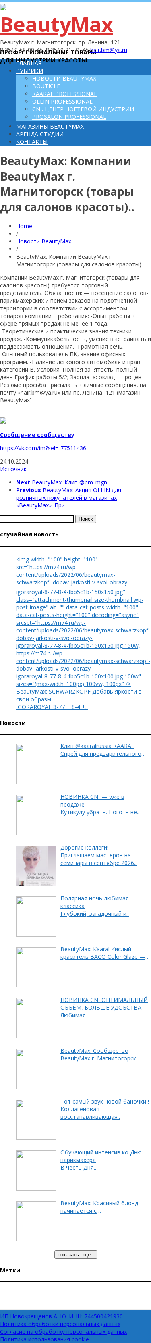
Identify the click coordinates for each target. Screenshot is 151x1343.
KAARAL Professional (64, 94)
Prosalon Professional (69, 117)
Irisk (28, 1292)
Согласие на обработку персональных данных (63, 1331)
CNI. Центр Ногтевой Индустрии (83, 109)
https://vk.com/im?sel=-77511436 (43, 448)
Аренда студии (40, 134)
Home (24, 226)
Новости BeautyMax (64, 78)
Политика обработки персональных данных (60, 1324)
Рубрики (29, 71)
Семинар (10, 1303)
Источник (13, 469)
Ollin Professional (62, 101)
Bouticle (46, 86)
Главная (28, 63)
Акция (139, 1292)
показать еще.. (76, 1255)
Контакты (32, 142)
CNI (10, 1290)
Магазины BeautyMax (50, 126)
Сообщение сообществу (37, 435)
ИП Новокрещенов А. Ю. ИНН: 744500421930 (61, 1316)
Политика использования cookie (44, 1339)
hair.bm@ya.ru (108, 50)
